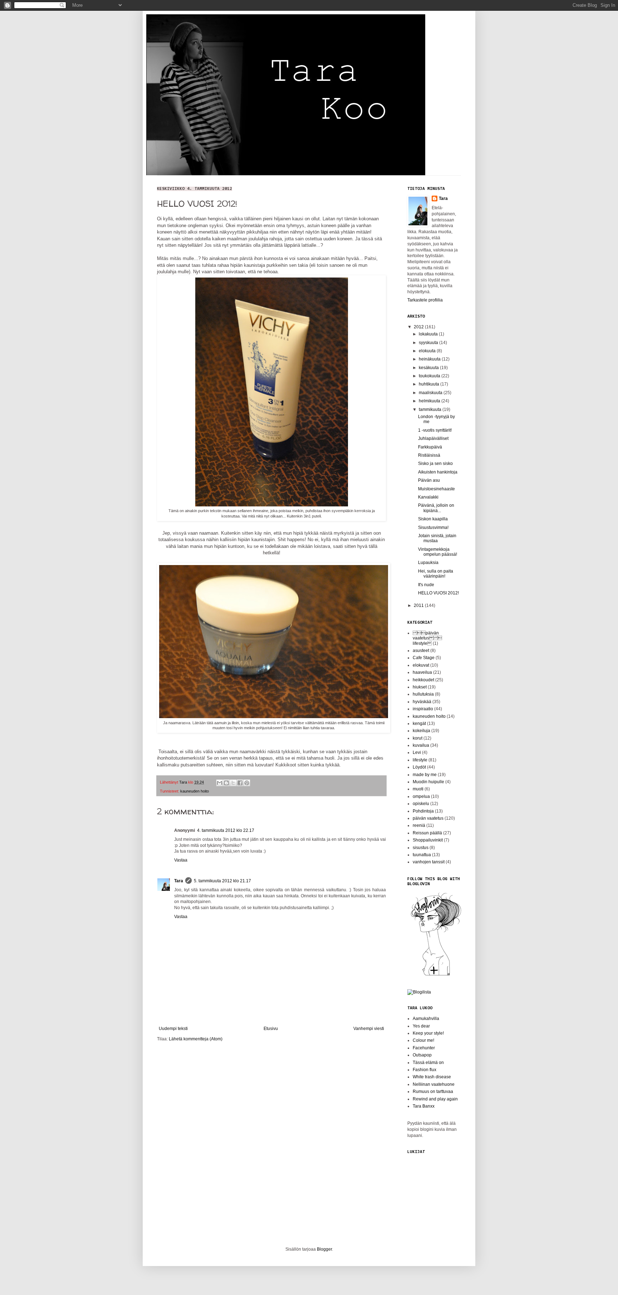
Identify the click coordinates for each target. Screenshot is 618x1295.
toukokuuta (430, 375)
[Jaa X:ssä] (233, 782)
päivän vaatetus (428, 818)
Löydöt (419, 767)
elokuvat (421, 665)
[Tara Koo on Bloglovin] (436, 975)
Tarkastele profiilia (425, 300)
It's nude (426, 584)
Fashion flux (424, 1069)
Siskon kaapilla (433, 518)
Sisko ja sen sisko (435, 463)
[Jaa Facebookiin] (240, 782)
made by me (425, 774)
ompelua (421, 796)
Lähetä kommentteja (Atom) (195, 1038)
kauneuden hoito (194, 791)
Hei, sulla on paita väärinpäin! (435, 574)
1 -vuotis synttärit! (435, 430)
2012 (419, 326)
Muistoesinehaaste (436, 488)
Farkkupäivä (430, 447)
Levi (417, 752)
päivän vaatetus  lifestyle (427, 638)
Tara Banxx (424, 1106)
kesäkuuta (429, 367)
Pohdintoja (423, 811)
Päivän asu (429, 480)
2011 (419, 605)
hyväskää (422, 701)
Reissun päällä (427, 832)
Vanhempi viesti (368, 1028)
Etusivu (271, 1028)
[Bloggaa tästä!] (226, 782)
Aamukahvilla (426, 1018)
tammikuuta (430, 409)
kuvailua (421, 745)
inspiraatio (423, 708)
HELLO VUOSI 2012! (438, 592)
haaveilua (422, 672)
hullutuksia (423, 694)
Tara (178, 880)
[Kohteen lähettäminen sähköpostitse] (219, 782)
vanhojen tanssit (429, 861)
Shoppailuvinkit (428, 840)
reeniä (419, 825)
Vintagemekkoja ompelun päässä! (437, 552)
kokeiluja (421, 730)
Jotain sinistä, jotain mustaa (437, 538)
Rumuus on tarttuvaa (433, 1091)
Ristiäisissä (429, 455)
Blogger (324, 1249)
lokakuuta (429, 334)
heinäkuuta (430, 359)
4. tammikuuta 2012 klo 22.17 (225, 830)
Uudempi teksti (173, 1028)
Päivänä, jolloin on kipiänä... (436, 508)
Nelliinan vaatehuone (434, 1084)
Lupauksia (428, 562)
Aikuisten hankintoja (437, 472)
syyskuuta (429, 342)
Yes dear (421, 1026)
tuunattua (422, 854)
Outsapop (422, 1055)
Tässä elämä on (428, 1062)
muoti (418, 788)
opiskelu (421, 803)
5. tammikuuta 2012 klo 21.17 (222, 880)
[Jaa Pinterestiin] (246, 782)
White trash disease (432, 1076)
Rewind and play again (435, 1099)
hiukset (420, 687)
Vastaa (180, 860)
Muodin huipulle (428, 781)
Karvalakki (428, 497)
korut (417, 738)
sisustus (420, 847)
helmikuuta (430, 400)
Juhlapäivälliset (433, 438)
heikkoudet (423, 679)
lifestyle (420, 759)
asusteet (421, 650)
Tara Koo (162, 24)
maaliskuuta (431, 392)
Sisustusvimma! (433, 527)
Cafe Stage (424, 657)
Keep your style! (428, 1033)
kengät (419, 723)
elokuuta (428, 350)
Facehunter (424, 1047)
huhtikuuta (429, 384)
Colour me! (423, 1040)
